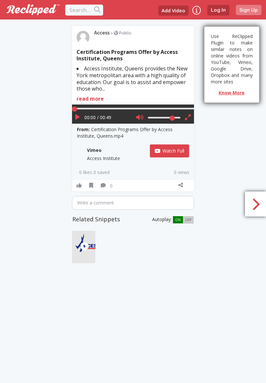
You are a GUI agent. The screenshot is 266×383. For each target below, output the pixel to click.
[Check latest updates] (196, 10)
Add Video (173, 10)
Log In (218, 10)
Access (102, 32)
